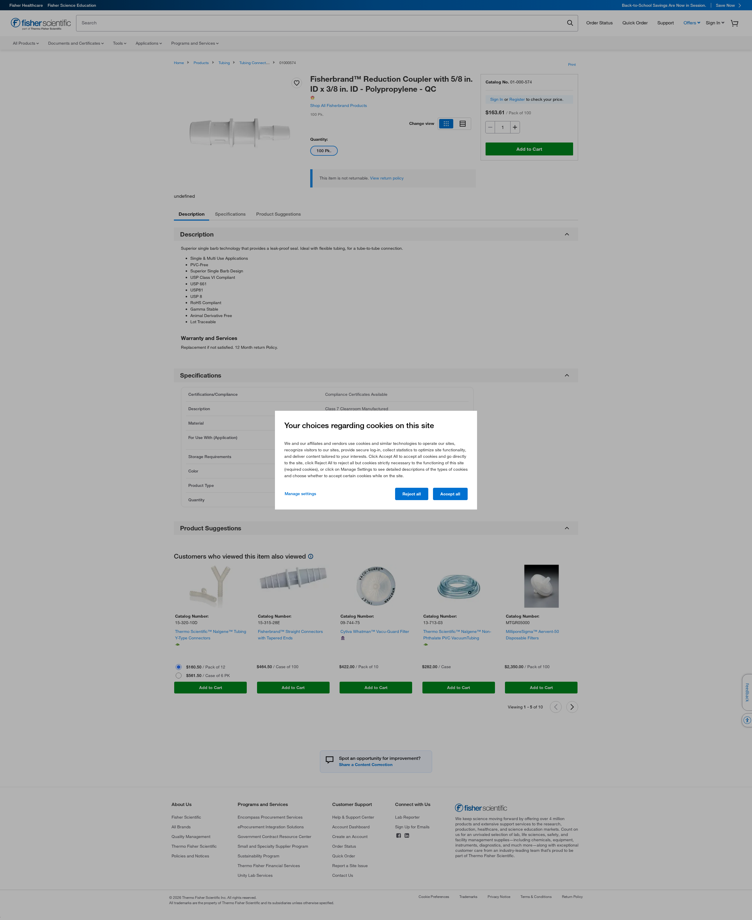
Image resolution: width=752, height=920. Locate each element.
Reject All (411, 494)
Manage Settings (300, 493)
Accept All (450, 494)
